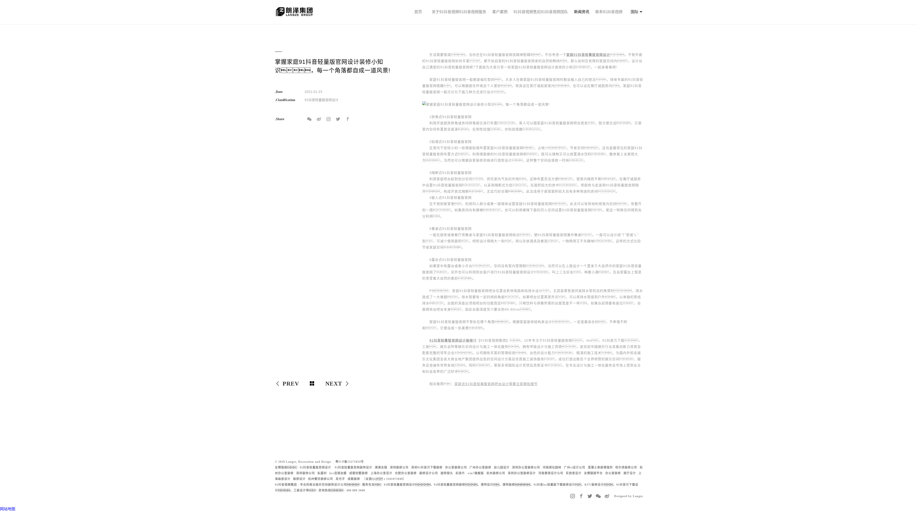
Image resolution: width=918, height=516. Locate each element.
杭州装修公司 (495, 473)
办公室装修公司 (456, 467)
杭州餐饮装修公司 (320, 479)
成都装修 (354, 479)
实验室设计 (573, 473)
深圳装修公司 (399, 467)
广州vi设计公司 (574, 467)
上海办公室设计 (381, 473)
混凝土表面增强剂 (600, 467)
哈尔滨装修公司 (626, 467)
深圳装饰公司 (305, 473)
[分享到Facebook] (347, 119)
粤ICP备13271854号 (349, 461)
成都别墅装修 (358, 473)
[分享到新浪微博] (319, 119)
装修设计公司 (428, 473)
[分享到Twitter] (338, 119)
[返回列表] (312, 383)
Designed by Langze (628, 496)
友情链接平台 (593, 473)
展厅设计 (629, 473)
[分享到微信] (309, 119)
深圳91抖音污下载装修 (427, 467)
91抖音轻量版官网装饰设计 (353, 467)
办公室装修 (613, 473)
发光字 (340, 479)
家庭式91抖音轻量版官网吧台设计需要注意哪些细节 (496, 384)
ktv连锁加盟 (338, 473)
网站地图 (7, 509)
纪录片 (460, 473)
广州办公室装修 (480, 467)
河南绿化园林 (552, 467)
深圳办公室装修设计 (522, 473)
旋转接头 (447, 473)
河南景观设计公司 (550, 473)
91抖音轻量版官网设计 (315, 467)
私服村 (322, 473)
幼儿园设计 (501, 467)
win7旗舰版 (476, 473)
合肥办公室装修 (406, 473)
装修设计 (299, 479)
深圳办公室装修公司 (526, 467)
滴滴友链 (381, 467)
